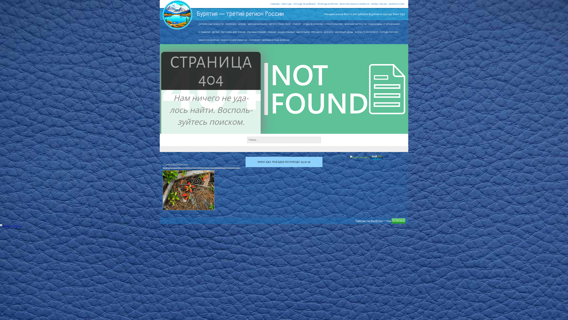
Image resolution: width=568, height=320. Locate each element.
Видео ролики (286, 32)
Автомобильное (257, 24)
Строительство (334, 24)
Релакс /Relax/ (379, 4)
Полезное (230, 24)
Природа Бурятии (327, 4)
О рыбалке (204, 32)
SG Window (398, 221)
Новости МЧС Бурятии (234, 40)
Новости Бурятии (209, 40)
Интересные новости (211, 24)
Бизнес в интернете (366, 32)
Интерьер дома (344, 32)
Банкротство (396, 4)
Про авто (316, 32)
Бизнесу (328, 32)
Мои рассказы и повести (354, 4)
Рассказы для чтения (233, 32)
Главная (274, 4)
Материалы (303, 32)
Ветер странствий (280, 24)
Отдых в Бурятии (313, 24)
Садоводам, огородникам (384, 24)
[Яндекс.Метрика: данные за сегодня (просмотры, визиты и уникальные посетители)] (10, 226)
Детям (215, 32)
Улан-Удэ (286, 4)
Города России (389, 32)
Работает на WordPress (369, 221)
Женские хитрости (355, 24)
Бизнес (242, 24)
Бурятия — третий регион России (240, 14)
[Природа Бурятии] (188, 190)
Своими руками (256, 32)
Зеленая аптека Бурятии (276, 40)
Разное (272, 32)
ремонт (296, 24)
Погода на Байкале (304, 4)
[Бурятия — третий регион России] (177, 15)
